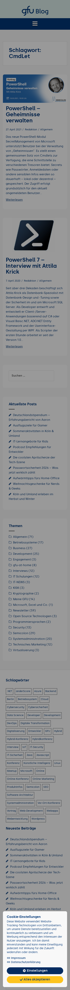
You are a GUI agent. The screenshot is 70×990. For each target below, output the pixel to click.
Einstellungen (37, 970)
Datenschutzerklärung (25, 962)
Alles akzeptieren (36, 979)
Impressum (18, 958)
